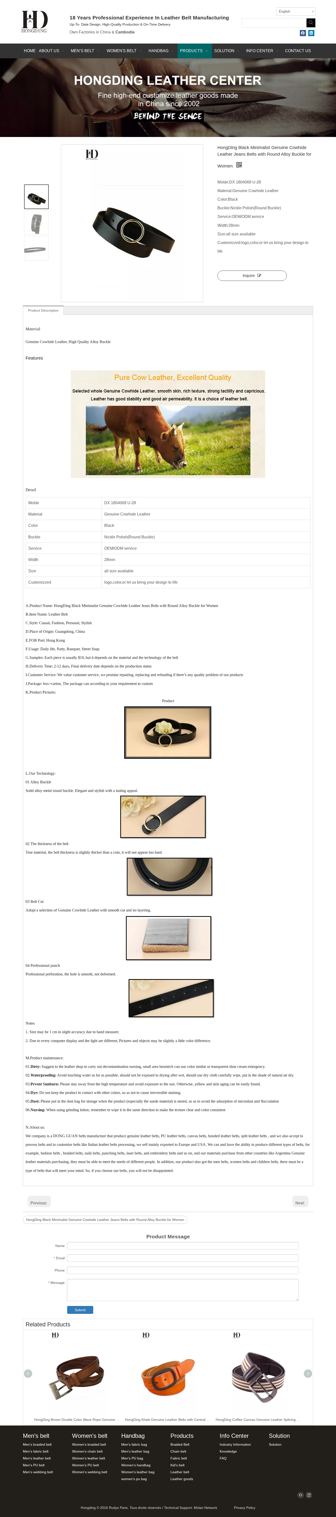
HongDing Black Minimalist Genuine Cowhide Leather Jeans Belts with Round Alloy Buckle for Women (105, 1220)
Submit (80, 1310)
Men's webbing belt (38, 1472)
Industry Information (235, 1444)
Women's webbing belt (89, 1472)
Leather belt (179, 1472)
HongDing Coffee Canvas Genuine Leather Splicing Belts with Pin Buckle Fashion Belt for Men (259, 1420)
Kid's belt (177, 1465)
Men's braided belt (37, 1444)
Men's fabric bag (134, 1444)
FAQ (223, 1458)
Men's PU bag (132, 1458)
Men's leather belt (37, 1458)
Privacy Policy (243, 1508)
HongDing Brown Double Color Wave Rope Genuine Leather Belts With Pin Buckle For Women (77, 1420)
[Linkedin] (311, 33)
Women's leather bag (137, 1472)
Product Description (43, 310)
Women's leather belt (88, 1458)
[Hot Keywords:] (310, 22)
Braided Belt (179, 1444)
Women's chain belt (87, 1451)
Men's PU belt (34, 1465)
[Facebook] (303, 33)
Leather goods (181, 1479)
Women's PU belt (85, 1465)
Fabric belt (178, 1458)
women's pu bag (134, 1479)
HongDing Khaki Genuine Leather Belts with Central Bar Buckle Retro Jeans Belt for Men (168, 1420)
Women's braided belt (89, 1444)
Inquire (249, 275)
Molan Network (205, 1508)
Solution (275, 1444)
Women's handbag (136, 1465)
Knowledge (228, 1451)
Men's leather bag (135, 1451)
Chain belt (178, 1451)
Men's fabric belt (35, 1451)
